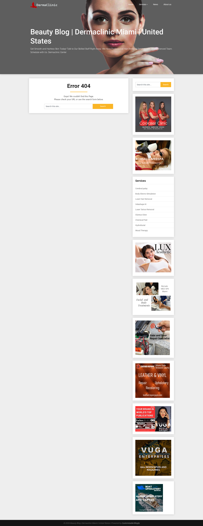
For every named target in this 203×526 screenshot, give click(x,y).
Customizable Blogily (131, 523)
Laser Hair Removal (143, 199)
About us (167, 4)
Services (142, 4)
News (155, 4)
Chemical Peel (141, 220)
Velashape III (140, 204)
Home (130, 4)
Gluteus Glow (141, 215)
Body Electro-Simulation (145, 194)
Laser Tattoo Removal (144, 209)
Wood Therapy (141, 230)
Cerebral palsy (141, 188)
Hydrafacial (140, 225)
